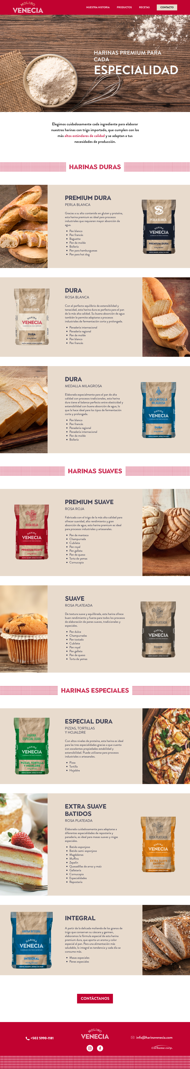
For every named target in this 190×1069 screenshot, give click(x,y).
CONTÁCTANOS (95, 998)
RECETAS (144, 7)
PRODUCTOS (124, 7)
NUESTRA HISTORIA (98, 7)
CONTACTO (167, 7)
